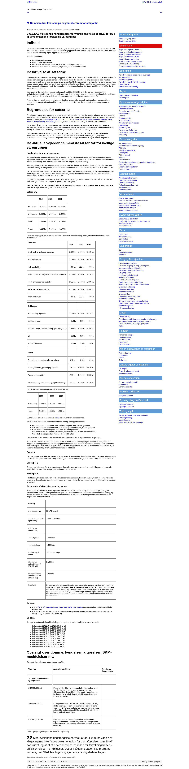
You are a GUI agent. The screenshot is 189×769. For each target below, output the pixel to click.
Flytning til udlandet (126, 404)
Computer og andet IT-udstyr (129, 111)
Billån (121, 326)
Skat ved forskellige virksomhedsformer (133, 201)
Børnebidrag (123, 239)
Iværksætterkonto (125, 187)
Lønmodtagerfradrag (126, 183)
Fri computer (123, 153)
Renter (121, 358)
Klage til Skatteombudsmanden (130, 62)
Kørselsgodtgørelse (126, 80)
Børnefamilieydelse (126, 241)
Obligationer (123, 355)
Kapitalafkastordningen (127, 208)
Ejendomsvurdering (126, 289)
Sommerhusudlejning (127, 299)
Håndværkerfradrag (126, 308)
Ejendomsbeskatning (127, 287)
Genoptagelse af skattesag (129, 64)
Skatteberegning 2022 (127, 39)
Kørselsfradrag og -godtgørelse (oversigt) (134, 75)
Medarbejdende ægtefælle (129, 203)
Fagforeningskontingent (128, 180)
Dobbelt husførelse (126, 109)
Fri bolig (122, 157)
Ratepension (124, 342)
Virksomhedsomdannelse (128, 210)
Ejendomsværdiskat (126, 292)
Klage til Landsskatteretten (129, 59)
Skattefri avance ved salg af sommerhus (134, 303)
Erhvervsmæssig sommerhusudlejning (133, 301)
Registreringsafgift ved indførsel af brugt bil (135, 321)
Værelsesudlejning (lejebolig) (130, 268)
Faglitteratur (123, 125)
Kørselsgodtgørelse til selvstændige (132, 82)
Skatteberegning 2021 (127, 41)
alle (66, 762)
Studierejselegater (126, 252)
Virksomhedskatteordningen (129, 205)
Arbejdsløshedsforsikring (128, 178)
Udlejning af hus (125, 273)
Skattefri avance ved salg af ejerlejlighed (134, 285)
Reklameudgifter (125, 118)
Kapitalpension (124, 340)
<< (28, 12)
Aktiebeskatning (125, 353)
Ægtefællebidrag (125, 226)
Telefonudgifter (124, 113)
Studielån (122, 255)
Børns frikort (123, 234)
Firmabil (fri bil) (124, 84)
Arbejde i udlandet (126, 396)
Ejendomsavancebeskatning (129, 296)
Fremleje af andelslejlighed (129, 280)
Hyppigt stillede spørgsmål (151, 762)
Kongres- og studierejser (128, 130)
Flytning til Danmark (126, 407)
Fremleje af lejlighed (126, 278)
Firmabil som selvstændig (128, 87)
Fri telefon (122, 148)
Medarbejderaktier (126, 165)
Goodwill (122, 116)
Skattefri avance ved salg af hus (131, 282)
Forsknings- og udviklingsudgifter (131, 132)
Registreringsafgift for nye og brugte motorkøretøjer (138, 319)
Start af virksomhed (126, 198)
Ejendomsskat (124, 294)
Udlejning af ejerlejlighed (128, 275)
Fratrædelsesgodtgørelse (128, 185)
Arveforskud (123, 385)
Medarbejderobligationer (128, 167)
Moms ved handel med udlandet (131, 422)
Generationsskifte (125, 387)
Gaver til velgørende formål (129, 371)
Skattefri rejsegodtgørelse (128, 95)
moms (57, 418)
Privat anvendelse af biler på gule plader (134, 324)
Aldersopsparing (125, 337)
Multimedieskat (124, 160)
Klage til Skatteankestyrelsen (130, 54)
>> (161, 12)
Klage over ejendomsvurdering (130, 52)
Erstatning (122, 360)
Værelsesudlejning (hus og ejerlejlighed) (134, 266)
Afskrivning (123, 135)
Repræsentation (125, 121)
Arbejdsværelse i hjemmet (128, 123)
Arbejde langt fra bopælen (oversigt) (132, 106)
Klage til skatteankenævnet (129, 57)
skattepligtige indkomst (51, 119)
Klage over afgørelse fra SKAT (130, 50)
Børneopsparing (125, 237)
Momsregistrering (125, 418)
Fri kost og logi (124, 155)
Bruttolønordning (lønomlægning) (131, 146)
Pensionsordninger (126, 335)
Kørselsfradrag (124, 77)
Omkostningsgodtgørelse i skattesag (132, 66)
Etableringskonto (125, 190)
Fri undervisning (125, 169)
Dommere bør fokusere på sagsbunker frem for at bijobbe (62, 23)
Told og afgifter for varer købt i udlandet (133, 415)
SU (120, 250)
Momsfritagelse (124, 420)
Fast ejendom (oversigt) (128, 263)
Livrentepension (125, 344)
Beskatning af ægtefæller (128, 219)
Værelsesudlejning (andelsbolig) (131, 270)
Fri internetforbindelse (127, 150)
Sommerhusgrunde (126, 306)
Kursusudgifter (124, 128)
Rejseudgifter (124, 98)
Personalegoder (125, 143)
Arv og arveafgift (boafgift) (128, 382)
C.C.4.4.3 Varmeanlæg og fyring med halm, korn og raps (60, 607)
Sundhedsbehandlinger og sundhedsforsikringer (137, 162)
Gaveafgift (122, 369)
